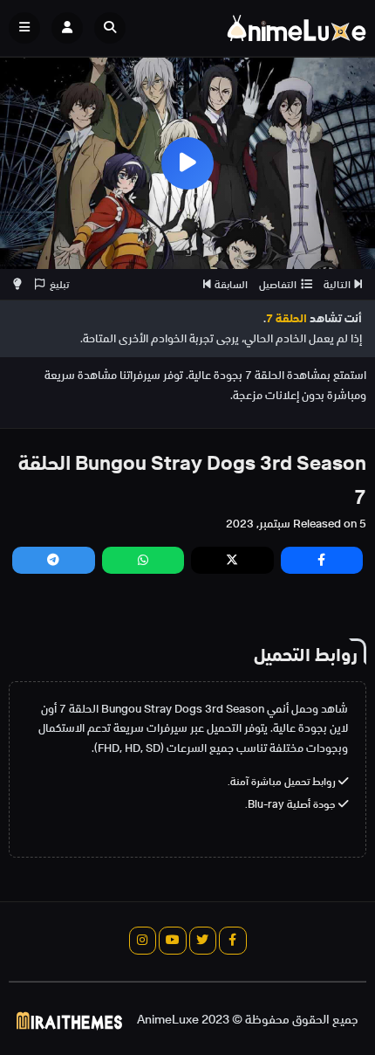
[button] (114, 28)
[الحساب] (67, 28)
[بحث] (110, 28)
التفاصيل (278, 284)
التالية (337, 284)
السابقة (231, 284)
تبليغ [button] (59, 284)
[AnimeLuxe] (296, 28)
